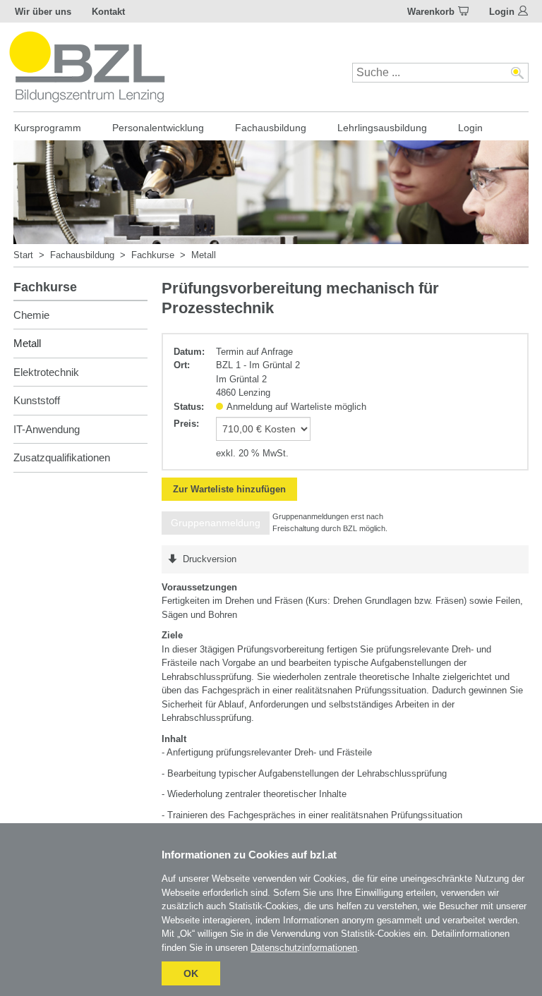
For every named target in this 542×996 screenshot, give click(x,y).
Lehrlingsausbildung (382, 127)
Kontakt (108, 11)
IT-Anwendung (46, 429)
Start (23, 255)
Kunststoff (36, 400)
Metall (203, 255)
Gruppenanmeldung (215, 522)
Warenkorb (430, 11)
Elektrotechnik (46, 372)
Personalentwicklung (158, 127)
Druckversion (209, 559)
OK (190, 973)
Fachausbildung (270, 127)
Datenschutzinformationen (304, 947)
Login (501, 11)
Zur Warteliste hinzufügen (229, 489)
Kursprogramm (47, 127)
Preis (185, 423)
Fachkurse (152, 255)
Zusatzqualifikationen (61, 457)
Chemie (31, 315)
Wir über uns (43, 11)
